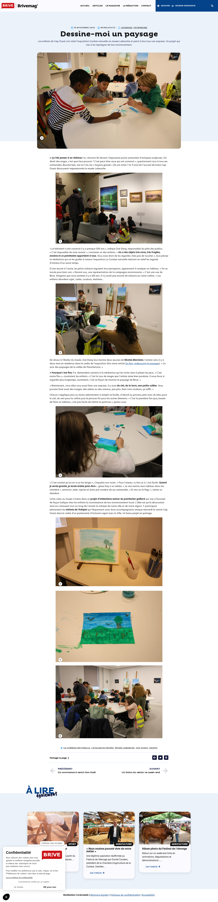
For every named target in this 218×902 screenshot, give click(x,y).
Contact (146, 6)
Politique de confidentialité (125, 895)
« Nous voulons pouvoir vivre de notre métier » (108, 850)
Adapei (153, 748)
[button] (212, 6)
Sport (72, 844)
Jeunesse (126, 28)
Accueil (85, 6)
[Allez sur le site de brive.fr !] (7, 6)
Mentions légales (99, 895)
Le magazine (113, 6)
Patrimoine (140, 28)
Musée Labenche (125, 748)
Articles (98, 6)
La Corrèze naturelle (76, 748)
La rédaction (130, 6)
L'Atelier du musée (102, 748)
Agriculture (124, 844)
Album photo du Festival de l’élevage (164, 848)
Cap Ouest (142, 748)
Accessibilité (148, 895)
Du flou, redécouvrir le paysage (142, 363)
